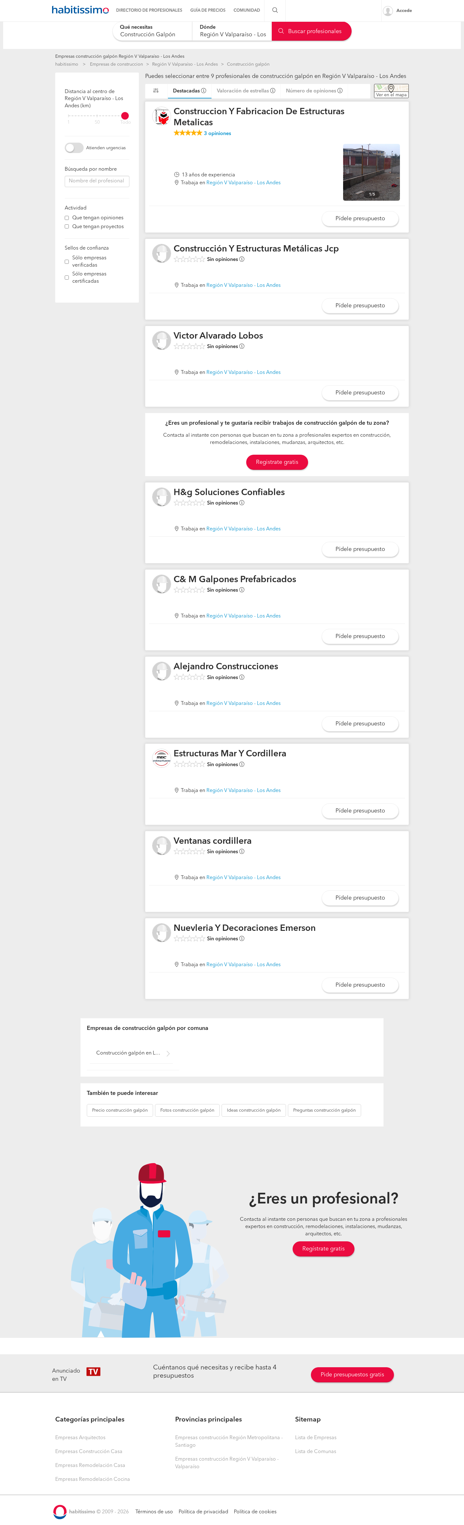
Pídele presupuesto (360, 219)
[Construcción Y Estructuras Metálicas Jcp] (161, 253)
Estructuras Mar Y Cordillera (230, 754)
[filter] (97, 116)
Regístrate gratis (323, 1249)
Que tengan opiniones (97, 218)
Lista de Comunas (315, 1451)
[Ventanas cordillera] (161, 845)
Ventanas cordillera (213, 841)
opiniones (217, 133)
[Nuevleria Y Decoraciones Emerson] (161, 932)
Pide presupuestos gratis (352, 1375)
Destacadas (186, 91)
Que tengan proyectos (98, 226)
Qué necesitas (136, 27)
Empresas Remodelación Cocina (92, 1479)
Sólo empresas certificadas (89, 278)
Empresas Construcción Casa (88, 1451)
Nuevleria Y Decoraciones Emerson (245, 928)
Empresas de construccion (116, 64)
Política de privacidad (203, 1512)
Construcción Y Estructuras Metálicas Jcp (256, 249)
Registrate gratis (277, 462)
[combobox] (152, 31)
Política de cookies (255, 1512)
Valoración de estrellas (243, 91)
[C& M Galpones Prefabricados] (161, 584)
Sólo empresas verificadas (89, 262)
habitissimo (66, 64)
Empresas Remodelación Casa (90, 1465)
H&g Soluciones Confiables (229, 492)
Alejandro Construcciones (226, 667)
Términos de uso (154, 1512)
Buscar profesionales (314, 31)
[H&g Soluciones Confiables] (161, 497)
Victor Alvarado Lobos (218, 336)
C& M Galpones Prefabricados (235, 580)
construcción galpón (120, 1110)
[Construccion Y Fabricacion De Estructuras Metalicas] (161, 116)
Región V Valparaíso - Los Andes (185, 64)
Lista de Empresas (315, 1437)
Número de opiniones (311, 91)
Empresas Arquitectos (80, 1437)
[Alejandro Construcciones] (161, 671)
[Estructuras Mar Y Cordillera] (161, 758)
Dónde (208, 27)
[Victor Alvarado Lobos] (161, 340)
